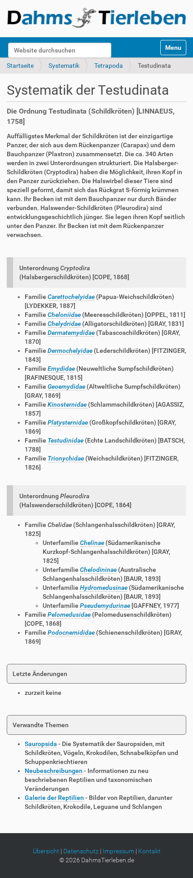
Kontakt (149, 851)
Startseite (20, 65)
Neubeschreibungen (54, 770)
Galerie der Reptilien (54, 797)
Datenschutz (81, 851)
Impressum (118, 851)
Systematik (63, 65)
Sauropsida (41, 743)
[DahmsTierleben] (96, 17)
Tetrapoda (108, 65)
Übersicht (46, 851)
